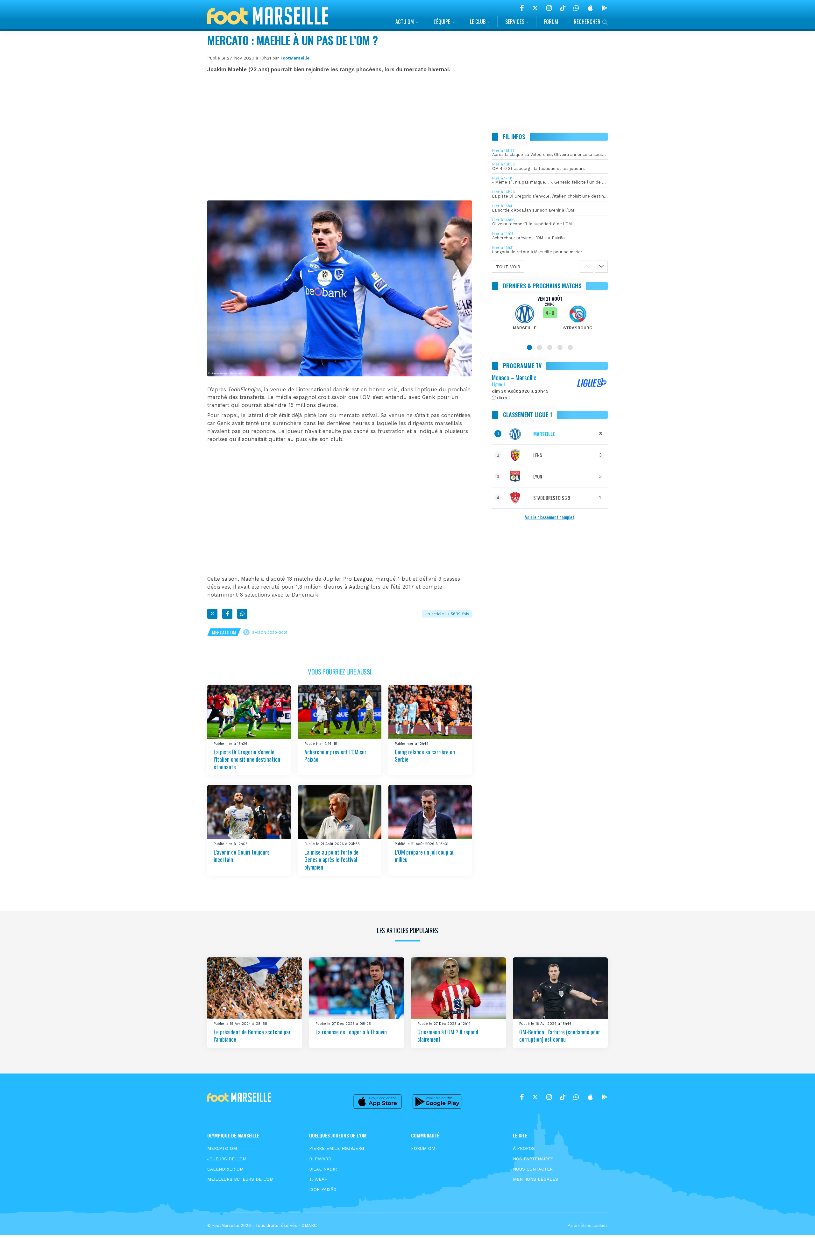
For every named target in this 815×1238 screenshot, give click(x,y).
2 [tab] (539, 347)
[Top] (797, 1224)
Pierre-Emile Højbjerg (336, 1148)
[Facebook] (522, 8)
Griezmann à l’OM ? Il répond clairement (447, 1035)
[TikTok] (562, 8)
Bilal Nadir (323, 1169)
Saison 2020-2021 (269, 632)
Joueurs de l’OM (226, 1158)
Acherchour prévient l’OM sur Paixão (335, 755)
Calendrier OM (225, 1169)
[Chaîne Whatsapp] (576, 8)
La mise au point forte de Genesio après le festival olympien (331, 859)
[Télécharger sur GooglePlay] (604, 8)
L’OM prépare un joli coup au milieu (425, 856)
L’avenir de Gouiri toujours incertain (241, 856)
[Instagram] (549, 8)
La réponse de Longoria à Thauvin (351, 1032)
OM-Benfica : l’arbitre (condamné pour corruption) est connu (559, 1035)
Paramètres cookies (587, 1225)
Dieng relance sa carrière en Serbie (425, 755)
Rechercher (587, 21)
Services (514, 21)
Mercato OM (224, 632)
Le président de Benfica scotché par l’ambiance (252, 1035)
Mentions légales (535, 1179)
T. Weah (318, 1179)
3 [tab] (549, 347)
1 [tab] (529, 347)
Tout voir (508, 266)
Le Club (477, 21)
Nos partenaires (533, 1158)
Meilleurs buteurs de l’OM (240, 1179)
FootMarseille (294, 57)
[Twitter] (535, 8)
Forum (551, 21)
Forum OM (423, 1148)
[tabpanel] (550, 317)
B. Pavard (320, 1158)
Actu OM (404, 21)
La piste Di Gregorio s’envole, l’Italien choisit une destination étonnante (247, 759)
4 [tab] (560, 347)
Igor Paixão (323, 1189)
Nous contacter (533, 1169)
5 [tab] (570, 347)
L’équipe (442, 21)
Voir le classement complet (549, 517)
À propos (524, 1148)
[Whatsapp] (242, 614)
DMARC (309, 1225)
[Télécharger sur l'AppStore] (590, 8)
